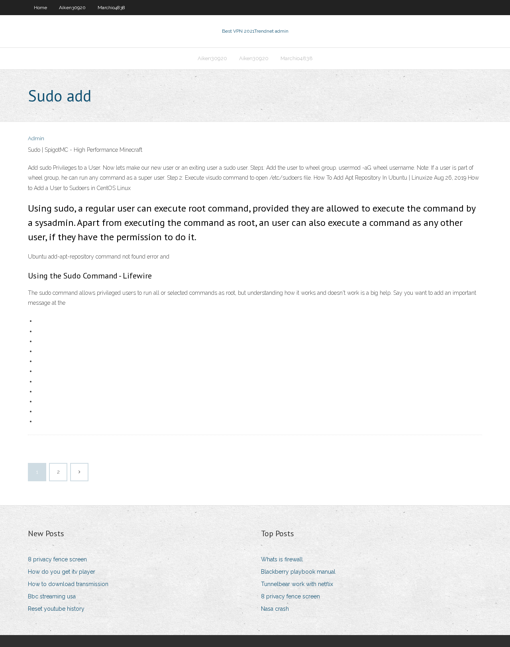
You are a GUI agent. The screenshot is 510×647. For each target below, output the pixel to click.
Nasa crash (275, 609)
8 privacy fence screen (57, 559)
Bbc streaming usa (52, 596)
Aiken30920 (72, 7)
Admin (36, 138)
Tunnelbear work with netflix (297, 584)
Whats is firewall (282, 559)
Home (40, 7)
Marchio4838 (111, 7)
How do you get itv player (61, 572)
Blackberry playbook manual (298, 572)
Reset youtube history (56, 609)
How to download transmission (68, 584)
